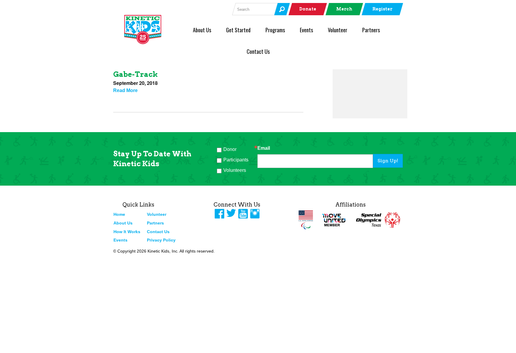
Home (119, 214)
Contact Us (258, 51)
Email (263, 148)
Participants (235, 159)
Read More (125, 90)
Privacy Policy (161, 240)
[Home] (152, 29)
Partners (371, 30)
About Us (202, 30)
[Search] (281, 9)
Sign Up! (387, 160)
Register (382, 9)
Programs (275, 30)
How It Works (126, 232)
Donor (229, 149)
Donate (307, 9)
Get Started (238, 30)
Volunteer (337, 30)
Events (306, 30)
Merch (344, 9)
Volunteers (234, 170)
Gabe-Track (135, 74)
